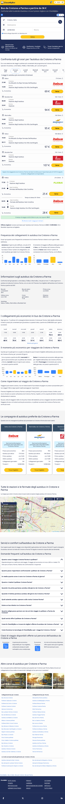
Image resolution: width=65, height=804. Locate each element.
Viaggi (28, 788)
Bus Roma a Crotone (7, 743)
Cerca (57, 91)
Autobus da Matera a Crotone (10, 717)
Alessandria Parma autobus (39, 697)
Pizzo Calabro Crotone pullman (10, 740)
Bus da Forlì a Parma (38, 717)
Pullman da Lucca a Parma (39, 726)
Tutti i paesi (48, 788)
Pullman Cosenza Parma (39, 706)
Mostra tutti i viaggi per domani (33, 221)
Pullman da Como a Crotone (9, 703)
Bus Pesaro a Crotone (7, 734)
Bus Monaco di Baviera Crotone (10, 726)
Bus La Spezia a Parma (38, 720)
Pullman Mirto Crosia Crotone (10, 723)
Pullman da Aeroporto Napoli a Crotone (12, 766)
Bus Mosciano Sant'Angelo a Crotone (11, 729)
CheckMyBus (3, 775)
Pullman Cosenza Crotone (9, 706)
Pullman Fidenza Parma (38, 712)
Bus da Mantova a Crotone (9, 715)
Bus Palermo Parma (37, 734)
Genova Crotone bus (7, 709)
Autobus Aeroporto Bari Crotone (10, 760)
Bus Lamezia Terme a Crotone (10, 712)
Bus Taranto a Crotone (8, 746)
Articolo (47, 786)
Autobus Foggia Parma (38, 715)
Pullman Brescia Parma (38, 703)
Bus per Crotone (19, 775)
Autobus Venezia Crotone (8, 749)
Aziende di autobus (14, 788)
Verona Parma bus (37, 751)
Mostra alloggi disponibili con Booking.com (15, 33)
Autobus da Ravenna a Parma (40, 746)
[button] (27, 503)
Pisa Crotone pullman (7, 737)
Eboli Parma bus (36, 709)
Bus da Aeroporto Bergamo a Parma (42, 760)
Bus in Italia (11, 775)
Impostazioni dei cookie (34, 786)
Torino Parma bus (37, 749)
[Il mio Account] (50, 2)
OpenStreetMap (55, 531)
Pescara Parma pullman (38, 740)
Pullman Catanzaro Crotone (9, 700)
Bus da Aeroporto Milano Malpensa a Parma (44, 766)
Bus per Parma (29, 775)
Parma (60, 499)
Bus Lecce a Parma (37, 723)
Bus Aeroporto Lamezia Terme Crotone (12, 763)
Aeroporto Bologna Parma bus (40, 763)
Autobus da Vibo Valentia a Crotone (11, 751)
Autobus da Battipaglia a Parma (41, 700)
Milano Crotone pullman (8, 720)
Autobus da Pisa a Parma (39, 743)
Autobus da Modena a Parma (40, 732)
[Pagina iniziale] (7, 2)
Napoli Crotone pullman (8, 732)
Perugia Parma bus (37, 737)
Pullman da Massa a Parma (39, 729)
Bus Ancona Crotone (7, 697)
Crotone (50, 499)
